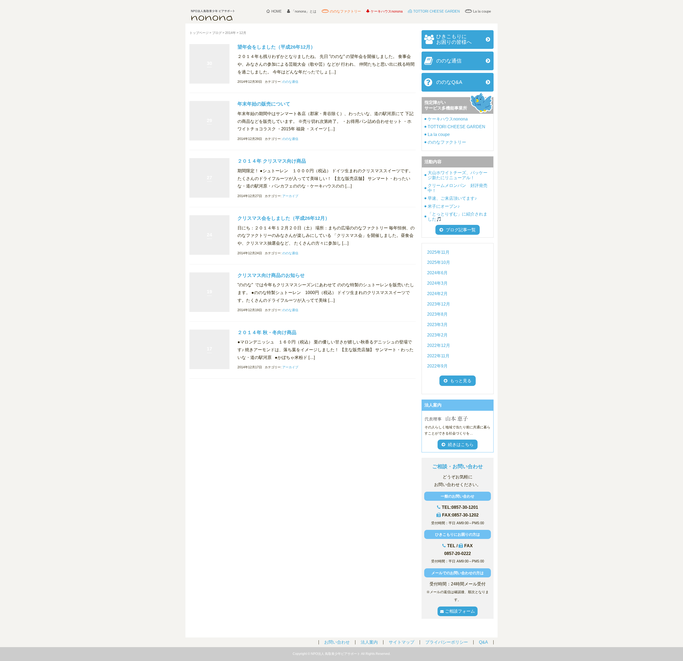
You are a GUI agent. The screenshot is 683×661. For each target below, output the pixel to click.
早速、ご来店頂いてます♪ (452, 198)
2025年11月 (438, 252)
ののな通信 (290, 82)
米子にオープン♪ (444, 206)
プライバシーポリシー (446, 642)
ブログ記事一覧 (461, 230)
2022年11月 (438, 356)
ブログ (217, 33)
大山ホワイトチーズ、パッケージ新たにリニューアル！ (457, 175)
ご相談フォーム (460, 611)
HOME (276, 11)
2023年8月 (437, 314)
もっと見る (460, 380)
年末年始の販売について (263, 104)
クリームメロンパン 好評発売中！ (457, 188)
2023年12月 (438, 304)
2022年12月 (438, 345)
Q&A (483, 642)
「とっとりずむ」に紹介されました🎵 (457, 216)
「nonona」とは (303, 11)
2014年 (230, 33)
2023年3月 (437, 324)
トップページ (199, 33)
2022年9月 (437, 366)
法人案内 (369, 642)
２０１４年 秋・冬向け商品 (266, 332)
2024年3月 (437, 283)
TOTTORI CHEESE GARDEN (436, 11)
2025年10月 (438, 262)
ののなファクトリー (345, 11)
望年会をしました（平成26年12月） (276, 47)
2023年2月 (437, 335)
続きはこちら (461, 444)
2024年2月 (437, 293)
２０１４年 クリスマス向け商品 (271, 161)
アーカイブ (290, 196)
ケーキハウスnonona (387, 11)
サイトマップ (401, 642)
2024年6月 (437, 273)
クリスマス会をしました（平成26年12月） (283, 218)
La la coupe (482, 11)
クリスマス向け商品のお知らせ (271, 275)
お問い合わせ (337, 642)
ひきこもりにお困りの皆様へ (454, 39)
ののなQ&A (449, 82)
